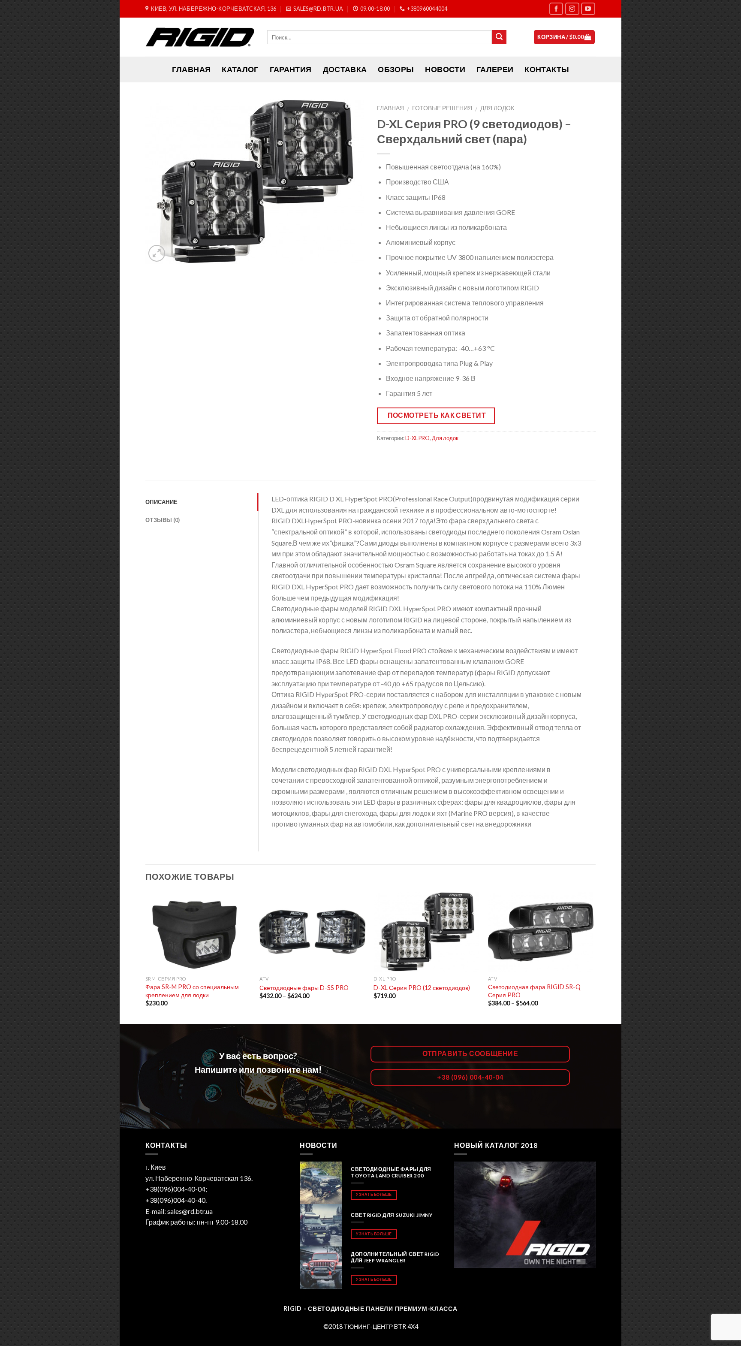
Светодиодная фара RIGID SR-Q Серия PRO (534, 991)
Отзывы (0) (162, 519)
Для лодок (497, 108)
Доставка (345, 69)
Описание (161, 501)
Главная (390, 108)
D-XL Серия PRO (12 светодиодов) (422, 987)
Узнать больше (374, 1194)
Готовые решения (442, 108)
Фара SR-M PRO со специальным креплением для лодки (192, 991)
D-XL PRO (417, 438)
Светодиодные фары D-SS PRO (304, 987)
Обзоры (396, 69)
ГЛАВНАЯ (191, 69)
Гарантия (291, 69)
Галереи (494, 69)
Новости (445, 69)
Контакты (546, 69)
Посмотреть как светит (437, 415)
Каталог (240, 69)
